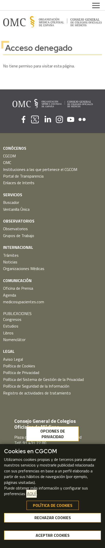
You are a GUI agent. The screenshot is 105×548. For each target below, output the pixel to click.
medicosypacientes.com (23, 302)
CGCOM (9, 156)
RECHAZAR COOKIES (52, 518)
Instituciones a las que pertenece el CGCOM (40, 169)
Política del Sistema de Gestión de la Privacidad (43, 379)
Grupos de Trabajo (18, 235)
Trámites (11, 255)
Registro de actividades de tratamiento (37, 393)
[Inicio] (52, 22)
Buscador (11, 202)
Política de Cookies (19, 366)
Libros (8, 333)
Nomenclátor (14, 339)
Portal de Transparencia (23, 176)
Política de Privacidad (21, 372)
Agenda (9, 295)
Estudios (10, 326)
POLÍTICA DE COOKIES (52, 505)
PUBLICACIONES (17, 313)
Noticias (10, 262)
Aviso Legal (13, 359)
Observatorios (15, 229)
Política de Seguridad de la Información (36, 386)
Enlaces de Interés (18, 183)
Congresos (12, 319)
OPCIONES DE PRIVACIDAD (52, 434)
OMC (7, 162)
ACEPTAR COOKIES (53, 535)
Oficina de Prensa (18, 288)
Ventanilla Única (16, 209)
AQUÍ (31, 494)
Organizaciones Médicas (23, 268)
